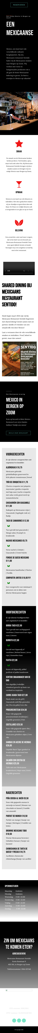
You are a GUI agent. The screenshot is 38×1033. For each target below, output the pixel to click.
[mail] (24, 1021)
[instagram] (19, 1021)
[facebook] (14, 1021)
